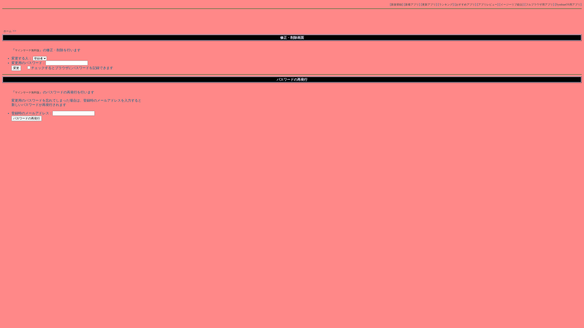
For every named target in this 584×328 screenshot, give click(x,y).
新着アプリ (412, 4)
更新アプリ (429, 4)
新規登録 (396, 4)
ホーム (7, 31)
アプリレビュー (487, 4)
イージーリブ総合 (511, 4)
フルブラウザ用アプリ (539, 4)
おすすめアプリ (465, 4)
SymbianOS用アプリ (568, 4)
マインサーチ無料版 (27, 50)
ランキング (446, 4)
